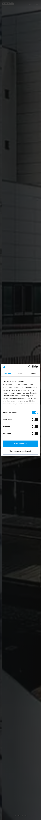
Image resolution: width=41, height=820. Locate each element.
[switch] (35, 419)
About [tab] (33, 373)
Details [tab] (20, 373)
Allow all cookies (20, 444)
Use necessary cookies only (20, 451)
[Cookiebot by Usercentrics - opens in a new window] (28, 366)
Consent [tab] (7, 373)
